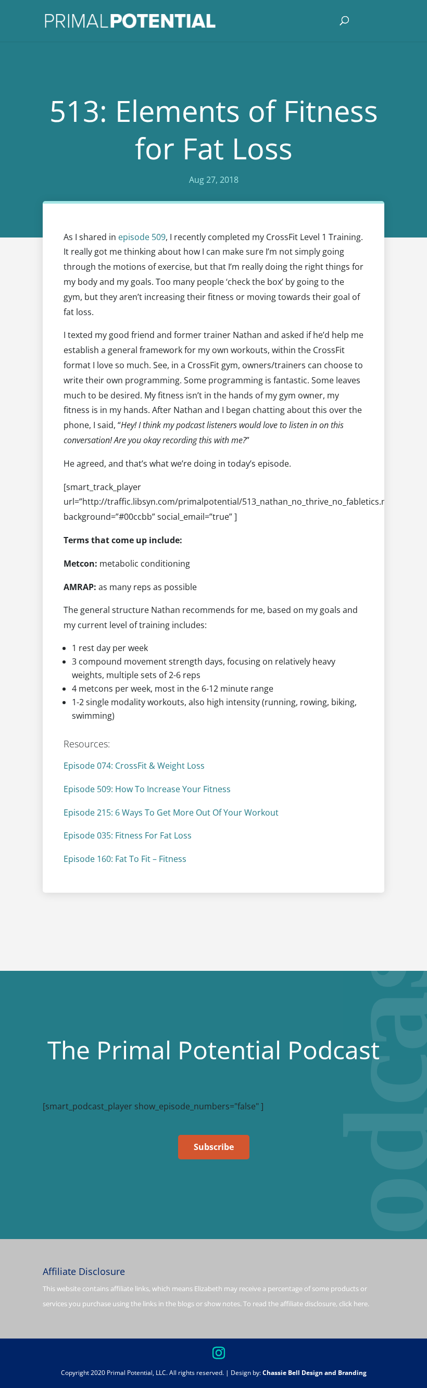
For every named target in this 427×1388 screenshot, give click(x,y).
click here (353, 1303)
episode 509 (142, 237)
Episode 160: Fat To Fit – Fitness (125, 859)
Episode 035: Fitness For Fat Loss (128, 835)
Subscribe (214, 1147)
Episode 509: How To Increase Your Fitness (147, 789)
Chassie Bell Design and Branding (314, 1372)
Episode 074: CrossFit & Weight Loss (134, 765)
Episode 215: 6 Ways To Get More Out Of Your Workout (171, 812)
